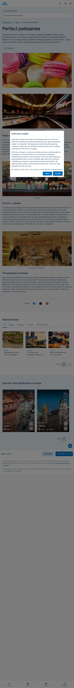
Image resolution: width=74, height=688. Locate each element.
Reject (47, 173)
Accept (58, 173)
